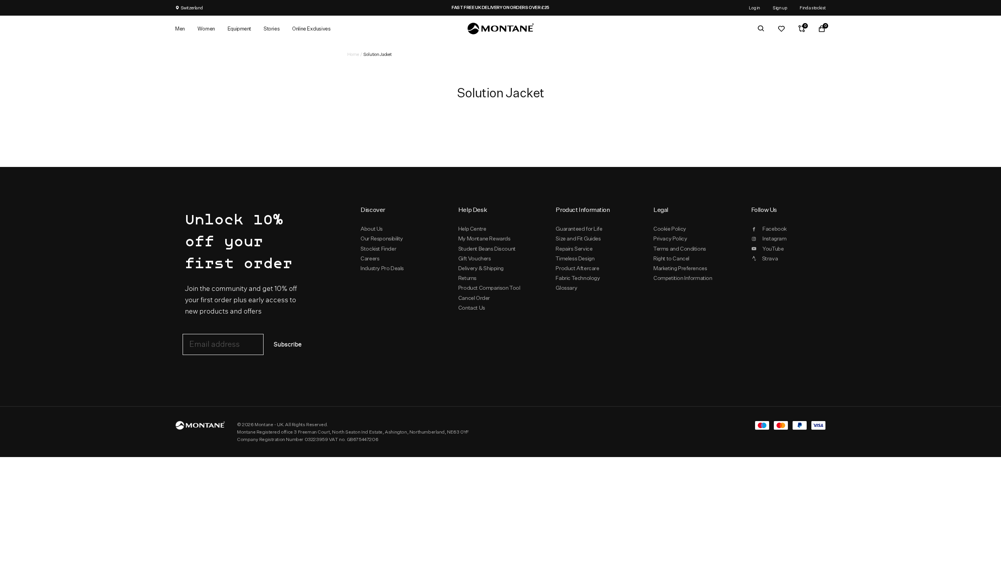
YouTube (773, 249)
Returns (467, 278)
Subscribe (287, 345)
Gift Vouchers (474, 258)
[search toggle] (761, 28)
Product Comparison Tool (489, 288)
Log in (754, 7)
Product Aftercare (577, 268)
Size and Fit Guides (578, 238)
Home (353, 54)
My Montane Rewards (484, 238)
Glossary (566, 288)
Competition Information (682, 278)
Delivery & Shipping (481, 268)
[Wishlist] (781, 28)
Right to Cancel (671, 258)
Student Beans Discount (487, 249)
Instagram (774, 238)
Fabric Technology (578, 278)
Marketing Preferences (680, 268)
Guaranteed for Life (579, 229)
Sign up (780, 7)
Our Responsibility (382, 238)
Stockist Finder (378, 249)
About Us (372, 229)
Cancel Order (474, 298)
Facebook (774, 229)
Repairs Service (574, 249)
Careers (370, 258)
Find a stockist (813, 7)
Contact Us (471, 308)
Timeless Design (575, 258)
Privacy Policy (670, 238)
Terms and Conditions (679, 249)
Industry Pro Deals (382, 268)
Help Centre (472, 229)
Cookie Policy (669, 229)
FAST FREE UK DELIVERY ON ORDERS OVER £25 (500, 7)
